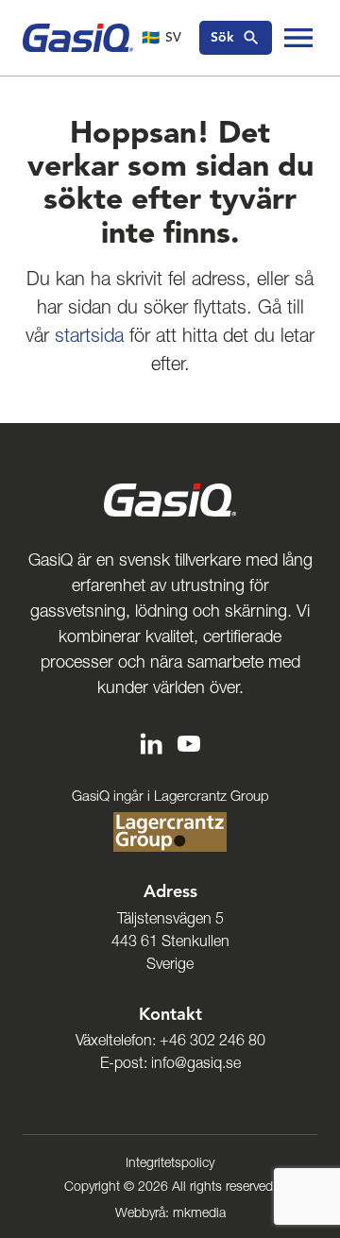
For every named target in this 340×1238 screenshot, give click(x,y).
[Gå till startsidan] (78, 37)
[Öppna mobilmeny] (298, 38)
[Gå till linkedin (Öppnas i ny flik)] (151, 742)
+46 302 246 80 (212, 1039)
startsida (89, 335)
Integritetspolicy (170, 1162)
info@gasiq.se (196, 1062)
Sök (222, 37)
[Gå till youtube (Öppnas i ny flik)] (189, 742)
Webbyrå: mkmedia (170, 1212)
